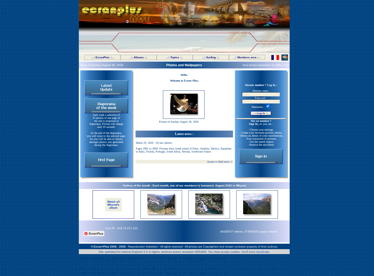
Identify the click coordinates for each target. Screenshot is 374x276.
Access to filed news (220, 161)
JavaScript (262, 251)
